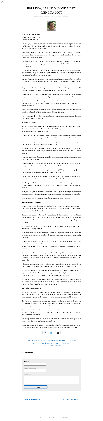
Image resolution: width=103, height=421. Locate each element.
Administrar (64, 417)
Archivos (51, 417)
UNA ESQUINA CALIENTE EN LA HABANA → (71, 401)
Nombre (26, 361)
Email (58, 332)
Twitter (51, 332)
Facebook (45, 332)
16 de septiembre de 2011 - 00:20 (43, 16)
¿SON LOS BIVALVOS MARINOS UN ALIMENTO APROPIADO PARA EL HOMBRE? (51, 340)
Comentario (27, 374)
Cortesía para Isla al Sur (61, 16)
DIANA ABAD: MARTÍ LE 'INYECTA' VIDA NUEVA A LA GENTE (51, 343)
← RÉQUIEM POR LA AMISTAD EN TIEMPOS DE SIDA (31, 401)
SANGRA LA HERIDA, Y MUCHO (51, 346)
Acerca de (38, 417)
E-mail (30, 368)
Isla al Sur (8, 2)
